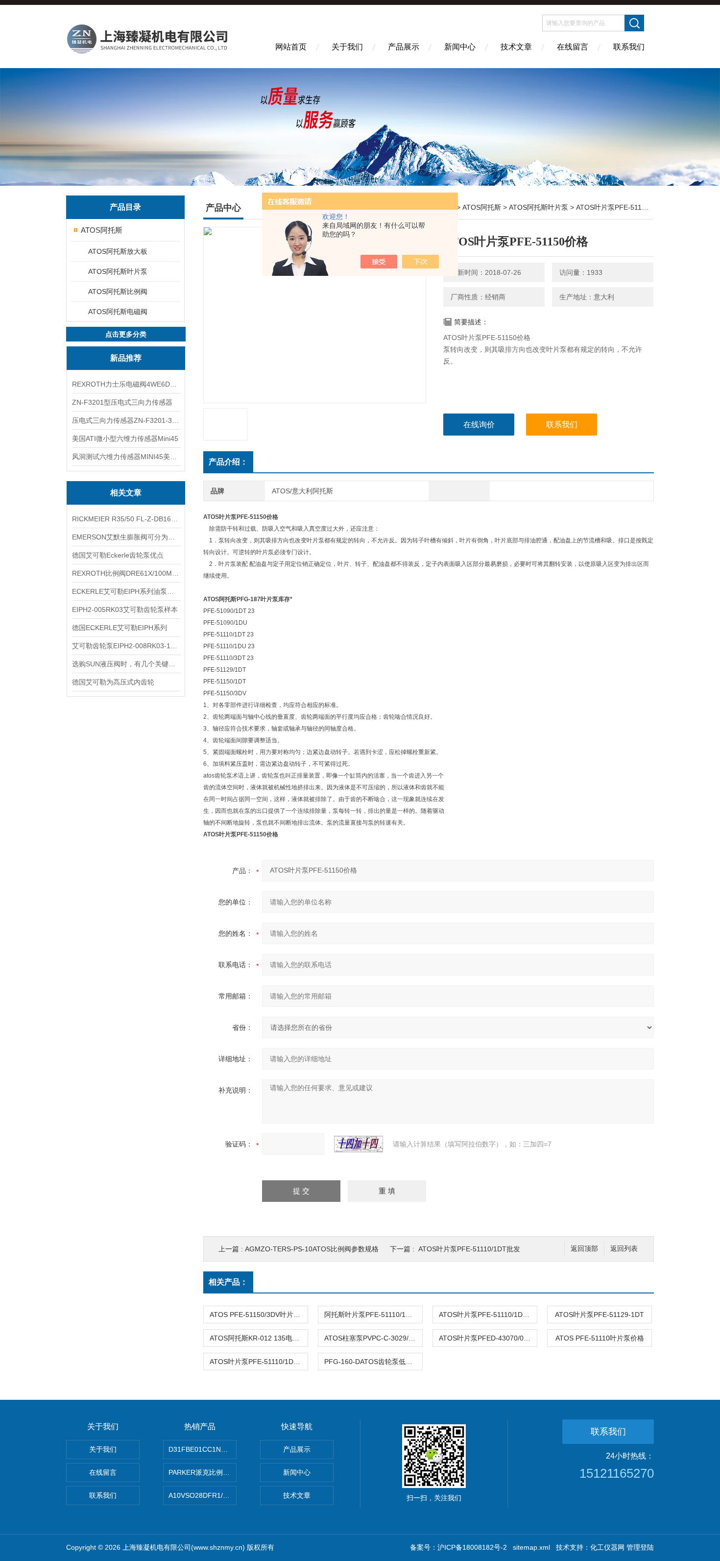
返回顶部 (584, 1248)
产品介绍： (228, 462)
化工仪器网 (607, 1547)
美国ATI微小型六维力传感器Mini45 (125, 438)
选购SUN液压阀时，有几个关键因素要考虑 (126, 664)
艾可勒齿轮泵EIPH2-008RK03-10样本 (126, 646)
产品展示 (403, 47)
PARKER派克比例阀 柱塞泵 (202, 1472)
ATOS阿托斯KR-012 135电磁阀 (258, 1338)
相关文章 (126, 492)
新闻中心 (460, 47)
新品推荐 (126, 358)
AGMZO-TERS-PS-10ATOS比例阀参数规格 (312, 1249)
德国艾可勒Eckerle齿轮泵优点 (118, 555)
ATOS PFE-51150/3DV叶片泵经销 (259, 1314)
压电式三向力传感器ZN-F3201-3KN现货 (126, 420)
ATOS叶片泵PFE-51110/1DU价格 (488, 1314)
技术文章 (516, 47)
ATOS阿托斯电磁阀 (117, 312)
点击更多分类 (125, 334)
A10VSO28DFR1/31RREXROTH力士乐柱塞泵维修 (202, 1495)
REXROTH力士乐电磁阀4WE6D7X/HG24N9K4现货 (126, 384)
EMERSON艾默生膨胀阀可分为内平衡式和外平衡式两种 (126, 537)
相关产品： (228, 1282)
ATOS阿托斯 (101, 230)
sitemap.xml (531, 1547)
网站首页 (291, 47)
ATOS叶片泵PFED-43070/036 (485, 1338)
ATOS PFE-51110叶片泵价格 (599, 1338)
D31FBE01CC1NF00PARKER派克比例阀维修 (202, 1449)
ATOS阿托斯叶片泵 (117, 271)
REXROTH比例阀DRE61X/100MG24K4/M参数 (126, 573)
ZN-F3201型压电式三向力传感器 (122, 402)
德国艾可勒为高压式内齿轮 (113, 682)
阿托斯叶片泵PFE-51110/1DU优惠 (373, 1314)
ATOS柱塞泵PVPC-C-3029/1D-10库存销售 (373, 1338)
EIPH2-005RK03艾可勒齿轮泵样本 (125, 609)
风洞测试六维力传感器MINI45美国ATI (126, 457)
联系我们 (629, 47)
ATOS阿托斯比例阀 (117, 291)
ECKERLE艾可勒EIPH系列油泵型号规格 (126, 591)
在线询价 (479, 424)
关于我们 (347, 47)
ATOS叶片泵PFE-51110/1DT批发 (469, 1249)
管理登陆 (640, 1547)
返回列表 (624, 1248)
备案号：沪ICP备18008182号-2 (458, 1547)
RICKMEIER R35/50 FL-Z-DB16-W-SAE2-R (126, 519)
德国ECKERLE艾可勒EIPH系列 (119, 628)
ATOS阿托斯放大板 (117, 251)
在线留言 (572, 47)
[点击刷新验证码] (358, 1144)
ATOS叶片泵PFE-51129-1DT (599, 1314)
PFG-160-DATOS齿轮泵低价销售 (373, 1362)
